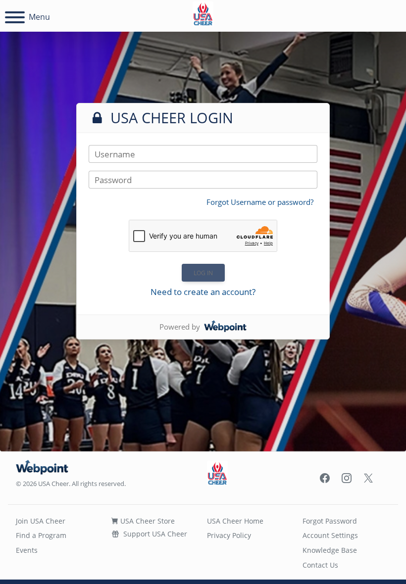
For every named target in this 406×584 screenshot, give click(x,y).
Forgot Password (330, 521)
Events (27, 550)
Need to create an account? (203, 291)
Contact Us (320, 565)
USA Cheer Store (146, 521)
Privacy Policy (229, 535)
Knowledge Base (330, 550)
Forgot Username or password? (259, 202)
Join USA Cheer (40, 521)
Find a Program (41, 535)
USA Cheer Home (235, 521)
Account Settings (330, 535)
